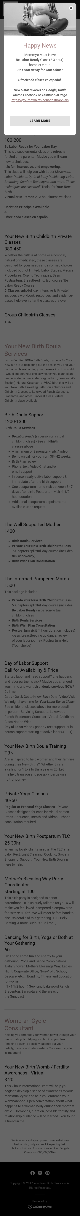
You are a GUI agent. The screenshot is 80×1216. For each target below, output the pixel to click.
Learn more (40, 121)
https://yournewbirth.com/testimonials (40, 100)
